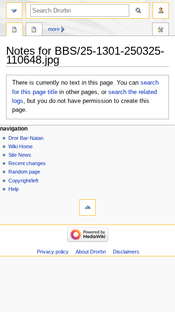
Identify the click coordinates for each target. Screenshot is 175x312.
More (54, 29)
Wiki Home (20, 146)
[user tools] (161, 10)
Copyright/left (23, 180)
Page (14, 30)
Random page (24, 171)
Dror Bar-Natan (25, 138)
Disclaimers (126, 251)
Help (13, 189)
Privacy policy (53, 251)
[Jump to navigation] (14, 10)
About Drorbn (91, 251)
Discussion (34, 30)
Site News (19, 155)
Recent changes (27, 163)
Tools (160, 30)
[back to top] (87, 207)
